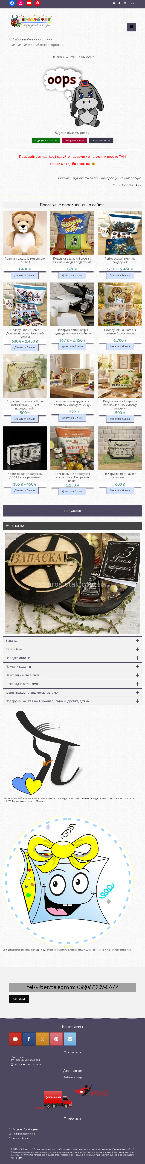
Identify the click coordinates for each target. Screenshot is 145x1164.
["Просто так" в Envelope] (70, 1039)
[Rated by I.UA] (26, 1158)
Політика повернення (24, 1133)
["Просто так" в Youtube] (15, 1039)
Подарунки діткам (101, 140)
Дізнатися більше (24, 275)
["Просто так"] (72, 19)
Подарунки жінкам (75, 140)
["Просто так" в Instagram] (42, 1039)
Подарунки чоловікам (45, 140)
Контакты (19, 998)
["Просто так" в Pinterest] (56, 1039)
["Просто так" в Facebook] (28, 1039)
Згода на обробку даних (26, 1129)
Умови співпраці (21, 1138)
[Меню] (131, 27)
